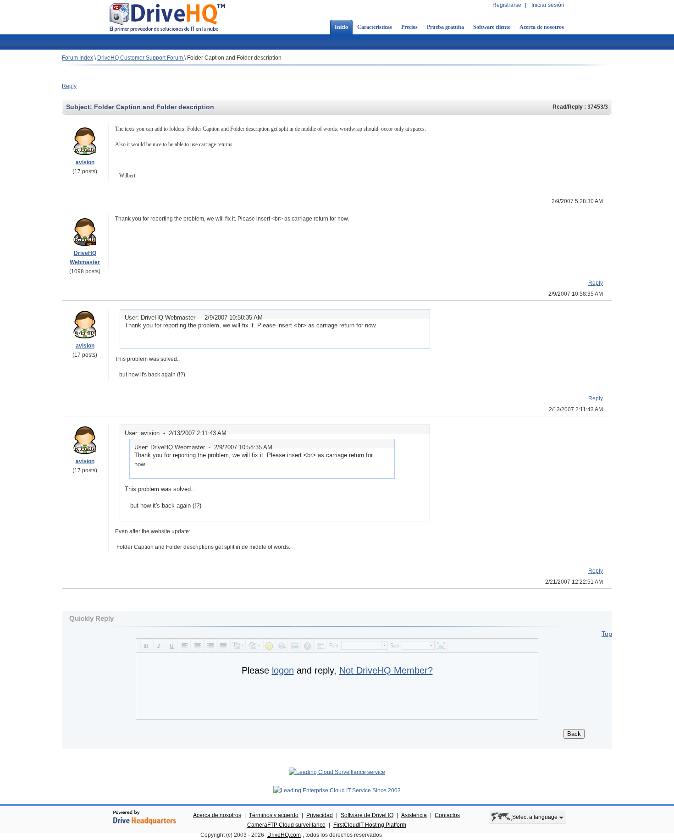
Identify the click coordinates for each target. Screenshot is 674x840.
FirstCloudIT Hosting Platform (369, 825)
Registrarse (506, 5)
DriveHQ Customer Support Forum (140, 58)
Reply (69, 86)
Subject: (80, 107)
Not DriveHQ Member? (386, 670)
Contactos (447, 815)
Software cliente (491, 27)
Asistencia (414, 815)
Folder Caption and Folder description (234, 58)
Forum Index (77, 58)
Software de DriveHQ (367, 815)
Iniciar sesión (547, 5)
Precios (409, 27)
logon (283, 670)
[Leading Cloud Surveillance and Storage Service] (337, 772)
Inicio (341, 27)
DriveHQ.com (284, 835)
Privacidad (319, 815)
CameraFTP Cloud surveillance (286, 825)
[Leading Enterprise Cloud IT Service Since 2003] (337, 790)
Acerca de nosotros (541, 27)
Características (374, 27)
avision (85, 162)
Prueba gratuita (445, 27)
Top (607, 633)
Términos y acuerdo (273, 815)
